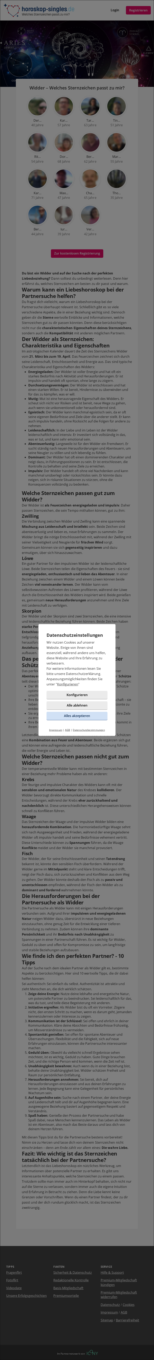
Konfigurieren (67, 684)
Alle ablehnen (77, 705)
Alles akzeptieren (77, 716)
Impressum (55, 730)
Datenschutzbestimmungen (89, 730)
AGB (67, 730)
